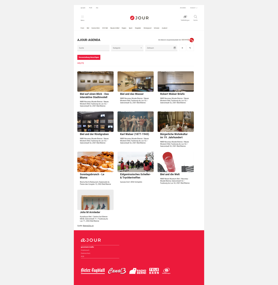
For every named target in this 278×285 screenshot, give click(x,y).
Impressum (85, 250)
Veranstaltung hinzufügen (89, 57)
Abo (97, 8)
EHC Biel (105, 28)
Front (82, 28)
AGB (82, 256)
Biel (88, 28)
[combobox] (127, 48)
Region (124, 28)
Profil (90, 8)
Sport (130, 28)
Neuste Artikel (114, 28)
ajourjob (83, 8)
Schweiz (156, 28)
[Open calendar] (174, 48)
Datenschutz (85, 253)
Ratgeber (138, 28)
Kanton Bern (96, 28)
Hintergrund (147, 28)
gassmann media (87, 247)
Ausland (164, 28)
